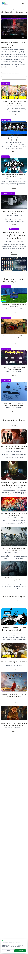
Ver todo (14, 78)
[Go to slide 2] (23, 37)
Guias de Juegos (6, 120)
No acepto (8, 950)
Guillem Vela (9, 105)
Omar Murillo (5, 34)
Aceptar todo (20, 950)
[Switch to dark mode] (23, 3)
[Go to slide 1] (22, 37)
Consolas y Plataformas (10, 27)
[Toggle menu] (25, 3)
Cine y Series (5, 83)
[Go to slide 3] (24, 37)
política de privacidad (16, 947)
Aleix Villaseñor (9, 308)
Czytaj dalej (14, 252)
